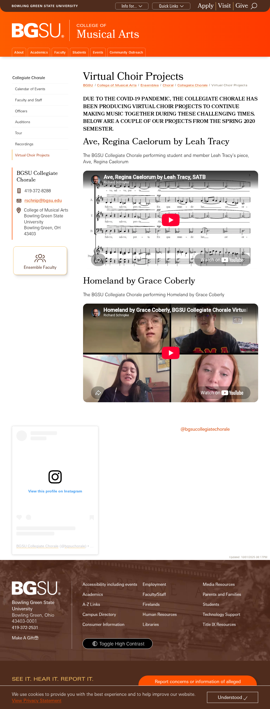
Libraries (151, 624)
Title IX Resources (219, 624)
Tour (18, 133)
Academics (39, 52)
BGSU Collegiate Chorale (37, 546)
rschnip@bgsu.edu (43, 200)
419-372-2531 (25, 627)
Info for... (129, 6)
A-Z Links (91, 604)
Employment (154, 584)
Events (98, 52)
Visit (224, 6)
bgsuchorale (75, 546)
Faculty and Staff (28, 100)
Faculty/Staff (154, 594)
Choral (168, 85)
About (18, 52)
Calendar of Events (30, 89)
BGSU (88, 85)
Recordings (24, 144)
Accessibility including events (110, 584)
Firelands (151, 604)
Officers (21, 111)
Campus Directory (99, 614)
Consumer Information (103, 624)
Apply (206, 6)
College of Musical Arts (117, 85)
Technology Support (221, 614)
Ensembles (150, 85)
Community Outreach (126, 52)
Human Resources (160, 614)
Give (241, 6)
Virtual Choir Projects (32, 155)
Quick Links (168, 6)
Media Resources (219, 584)
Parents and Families (222, 594)
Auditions (22, 121)
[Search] (254, 6)
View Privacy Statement (36, 700)
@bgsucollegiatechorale (205, 429)
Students (79, 52)
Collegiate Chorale (192, 85)
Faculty (60, 52)
